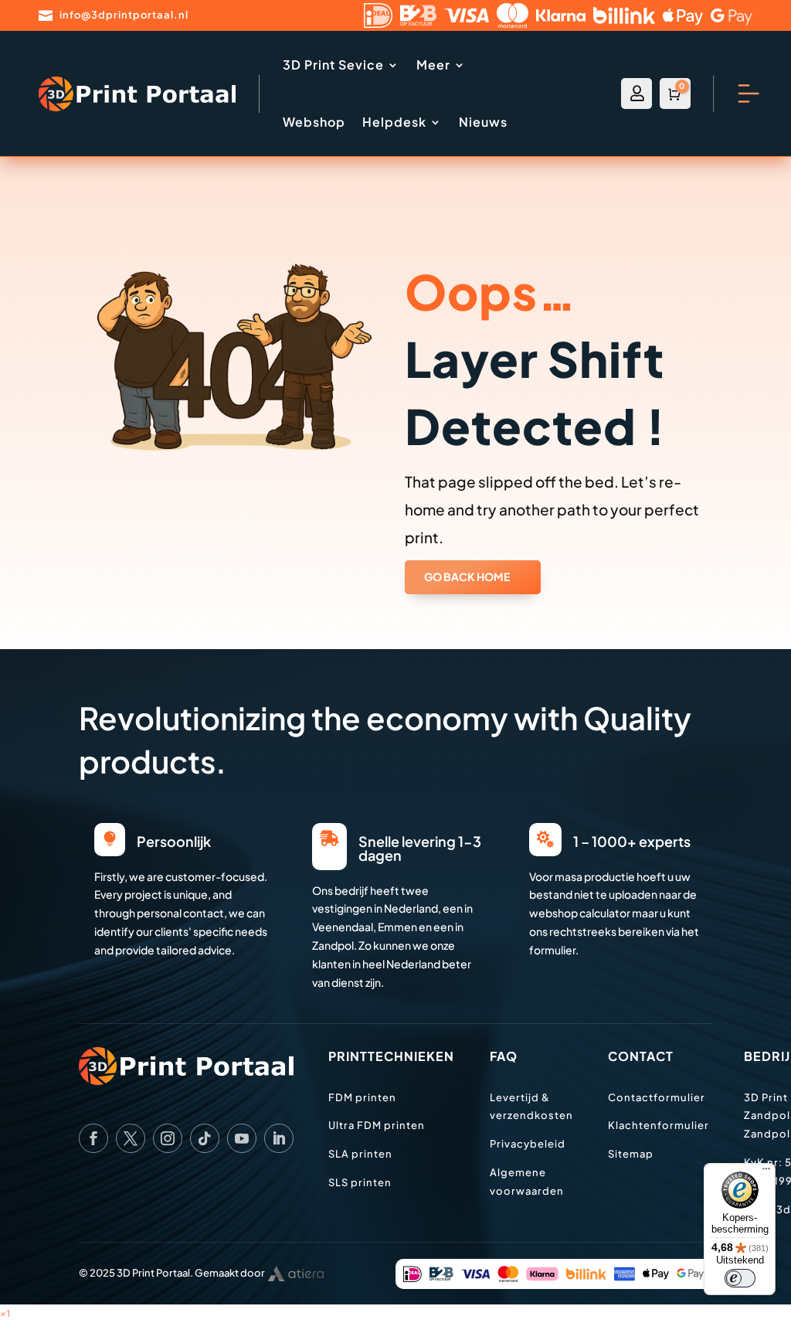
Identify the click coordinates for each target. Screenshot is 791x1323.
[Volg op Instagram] (167, 1138)
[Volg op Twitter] (130, 1138)
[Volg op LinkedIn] (279, 1138)
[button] (5, 1313)
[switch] (740, 1278)
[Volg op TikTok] (204, 1138)
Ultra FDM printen (376, 1125)
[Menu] (766, 1172)
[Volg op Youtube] (241, 1138)
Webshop (314, 122)
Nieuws (483, 122)
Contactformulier (656, 1097)
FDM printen (362, 1097)
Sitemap (631, 1154)
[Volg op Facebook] (93, 1138)
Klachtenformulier (658, 1125)
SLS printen (360, 1182)
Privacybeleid (527, 1144)
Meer (433, 64)
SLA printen (360, 1154)
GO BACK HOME (467, 576)
